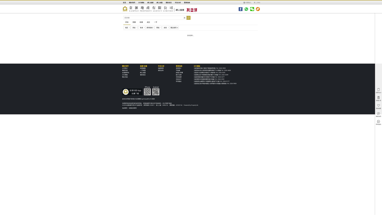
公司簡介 (125, 68)
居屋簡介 (178, 68)
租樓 (141, 22)
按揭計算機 (179, 72)
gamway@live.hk (147, 99)
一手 (155, 22)
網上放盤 (143, 72)
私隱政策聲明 (133, 108)
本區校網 (178, 77)
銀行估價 (178, 75)
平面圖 (178, 70)
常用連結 (178, 81)
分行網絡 (125, 75)
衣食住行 (178, 79)
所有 (127, 22)
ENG (258, 2)
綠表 (165, 28)
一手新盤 (143, 70)
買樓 (134, 22)
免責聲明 (124, 108)
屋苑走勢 (161, 70)
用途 (134, 28)
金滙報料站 (125, 72)
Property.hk (194, 105)
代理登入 (248, 2)
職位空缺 (125, 77)
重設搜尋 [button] (173, 28)
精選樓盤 (143, 68)
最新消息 (125, 70)
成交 (148, 22)
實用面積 (150, 28)
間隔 (157, 28)
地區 (126, 28)
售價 (141, 28)
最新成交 (143, 75)
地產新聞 (161, 68)
